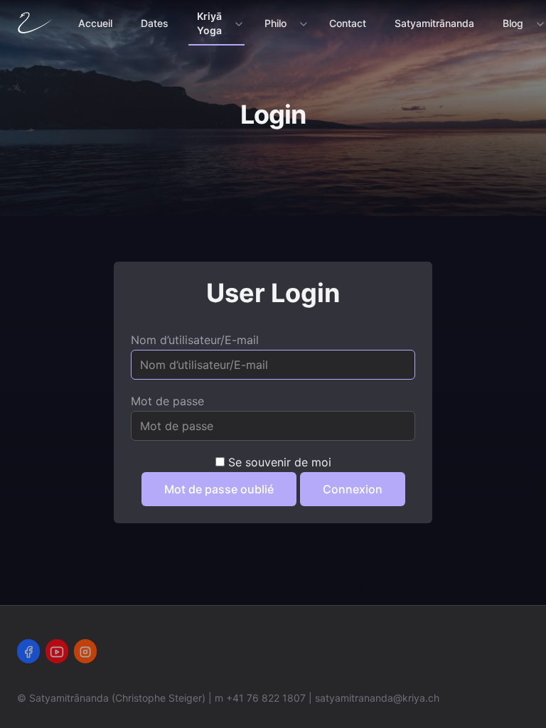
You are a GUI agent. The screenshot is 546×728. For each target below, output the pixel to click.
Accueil (95, 23)
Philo (275, 23)
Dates (154, 23)
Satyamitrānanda (434, 23)
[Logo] (37, 22)
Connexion (352, 489)
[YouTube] (57, 651)
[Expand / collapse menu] (237, 23)
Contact (347, 23)
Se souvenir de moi (279, 462)
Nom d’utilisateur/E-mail (195, 340)
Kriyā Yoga (209, 23)
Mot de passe (167, 401)
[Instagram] (85, 651)
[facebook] (28, 651)
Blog (513, 23)
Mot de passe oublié (219, 489)
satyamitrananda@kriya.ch (377, 698)
